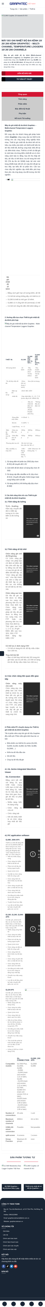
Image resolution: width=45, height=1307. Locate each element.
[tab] (22, 94)
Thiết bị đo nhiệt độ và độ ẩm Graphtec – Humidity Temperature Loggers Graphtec (33, 1187)
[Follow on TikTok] (7, 1266)
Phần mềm (22, 104)
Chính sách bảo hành (10, 1238)
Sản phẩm (23, 9)
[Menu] (3, 3)
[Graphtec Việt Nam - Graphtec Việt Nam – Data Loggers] (22, 4)
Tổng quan (22, 94)
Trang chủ (13, 9)
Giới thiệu (6, 1231)
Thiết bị (32, 9)
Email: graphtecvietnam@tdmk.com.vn (16, 1218)
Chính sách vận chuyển (11, 1246)
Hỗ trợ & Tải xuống (22, 118)
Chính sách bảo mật (9, 1249)
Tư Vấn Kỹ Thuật (24, 79)
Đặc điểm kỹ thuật (22, 109)
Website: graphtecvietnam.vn (13, 1221)
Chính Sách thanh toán (10, 1242)
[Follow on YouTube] (15, 1266)
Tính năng (22, 99)
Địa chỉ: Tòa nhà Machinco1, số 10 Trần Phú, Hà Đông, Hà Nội (23, 1210)
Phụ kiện (22, 113)
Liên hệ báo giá (24, 73)
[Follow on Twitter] (11, 1266)
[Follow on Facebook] (3, 1266)
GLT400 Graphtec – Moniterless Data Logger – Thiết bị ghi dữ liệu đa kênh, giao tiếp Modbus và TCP (11, 1187)
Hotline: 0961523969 (10, 1214)
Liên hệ (5, 1235)
